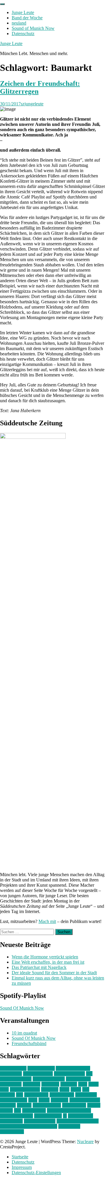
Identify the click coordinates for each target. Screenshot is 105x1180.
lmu (19, 1094)
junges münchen (25, 1089)
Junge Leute (23, 12)
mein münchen (13, 1099)
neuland (19, 22)
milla (32, 1099)
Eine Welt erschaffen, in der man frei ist (48, 962)
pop (17, 1110)
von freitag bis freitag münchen (28, 1126)
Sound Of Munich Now (22, 1008)
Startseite (20, 1156)
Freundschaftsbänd (29, 1043)
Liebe (76, 1089)
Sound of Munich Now (33, 28)
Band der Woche (27, 17)
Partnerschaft (74, 1105)
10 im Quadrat (13, 1068)
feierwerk (31, 1084)
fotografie (50, 1084)
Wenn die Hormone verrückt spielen (45, 956)
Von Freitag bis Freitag (78, 1121)
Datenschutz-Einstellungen (36, 1172)
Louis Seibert (62, 1094)
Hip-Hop (68, 1084)
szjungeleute (32, 103)
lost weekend (36, 1094)
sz (65, 1115)
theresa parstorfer (39, 1121)
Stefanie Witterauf (16, 1115)
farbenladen (11, 1084)
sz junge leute (80, 1115)
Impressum (22, 1167)
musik (44, 1099)
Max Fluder (86, 1094)
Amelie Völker (41, 1068)
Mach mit (47, 921)
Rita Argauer (34, 1110)
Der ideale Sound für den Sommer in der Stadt (54, 972)
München (59, 1099)
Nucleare (85, 1141)
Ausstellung (11, 1073)
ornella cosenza (47, 1105)
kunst (64, 1089)
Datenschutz (23, 33)
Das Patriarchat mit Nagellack (39, 967)
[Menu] (2, 4)
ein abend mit (78, 1078)
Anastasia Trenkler (73, 1068)
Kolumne (49, 1089)
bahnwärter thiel (38, 1073)
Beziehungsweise (49, 1078)
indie (82, 1084)
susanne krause (48, 1115)
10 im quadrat (24, 1032)
